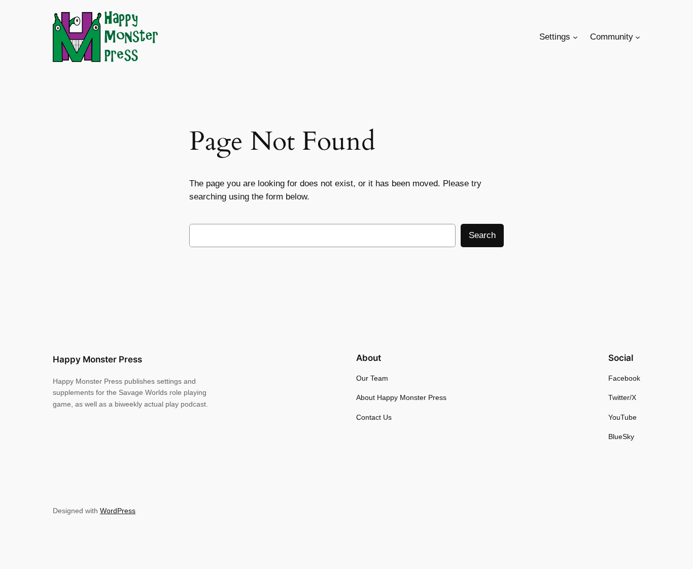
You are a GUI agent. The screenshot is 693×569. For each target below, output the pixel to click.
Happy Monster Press (97, 359)
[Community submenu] (637, 37)
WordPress (117, 511)
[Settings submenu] (575, 37)
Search (482, 235)
